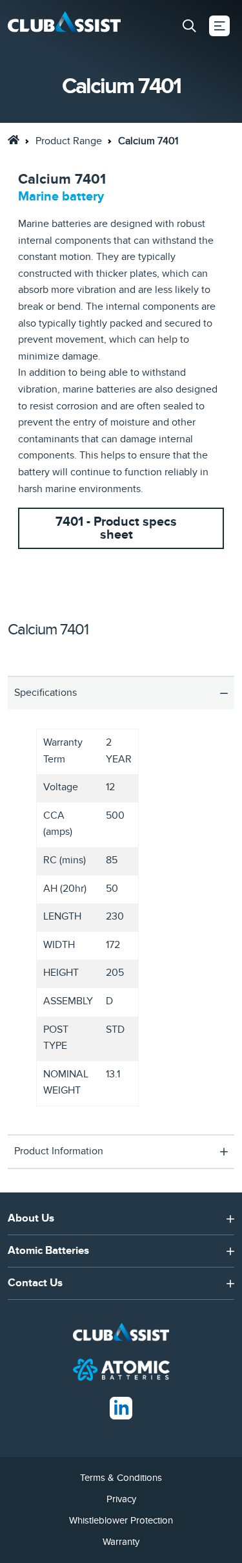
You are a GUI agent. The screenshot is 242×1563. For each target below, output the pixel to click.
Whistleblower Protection (121, 1520)
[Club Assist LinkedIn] (121, 1408)
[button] (189, 26)
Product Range (68, 141)
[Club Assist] (64, 26)
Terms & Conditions (121, 1477)
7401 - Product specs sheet (116, 528)
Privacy (121, 1499)
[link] (13, 140)
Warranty (121, 1541)
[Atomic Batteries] (121, 1369)
